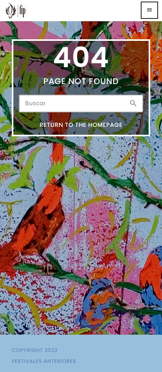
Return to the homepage (81, 125)
